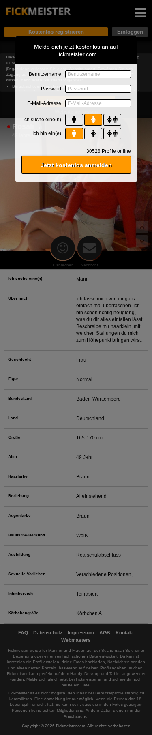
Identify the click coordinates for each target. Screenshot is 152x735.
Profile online (108, 151)
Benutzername (45, 74)
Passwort (51, 89)
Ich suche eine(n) (42, 119)
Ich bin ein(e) (46, 133)
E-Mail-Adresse (44, 103)
